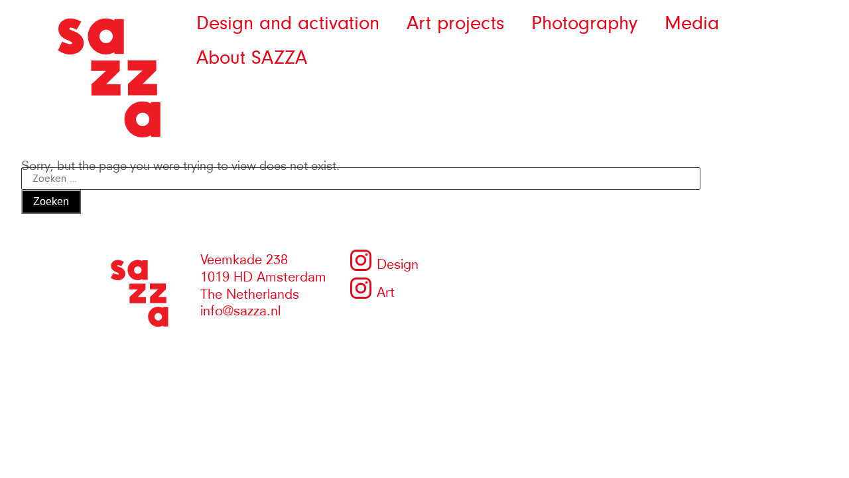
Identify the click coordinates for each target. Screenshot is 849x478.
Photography (584, 23)
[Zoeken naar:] (360, 176)
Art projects (455, 23)
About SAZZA (251, 57)
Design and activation (287, 23)
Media (692, 23)
